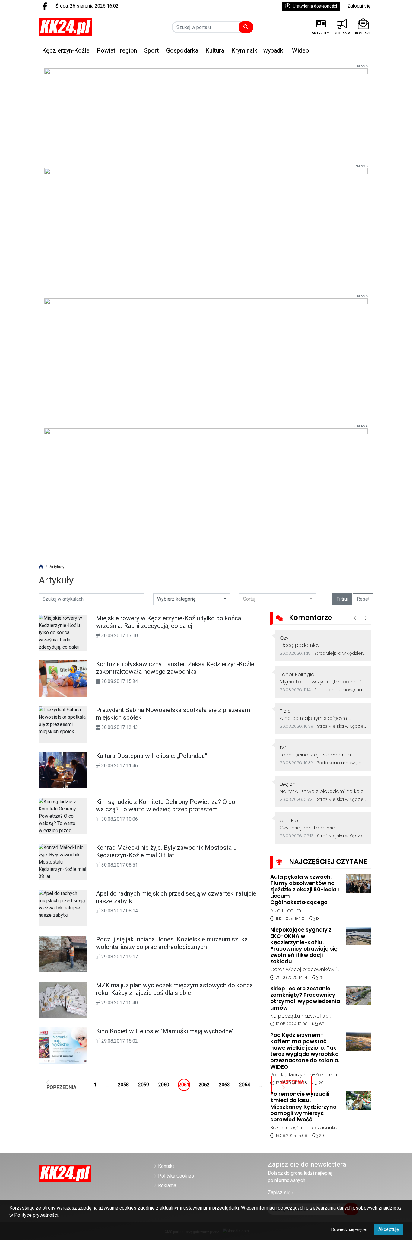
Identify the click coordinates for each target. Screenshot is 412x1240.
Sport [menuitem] (151, 50)
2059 (143, 1085)
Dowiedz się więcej (349, 1229)
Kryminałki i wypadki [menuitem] (258, 50)
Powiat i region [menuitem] (117, 50)
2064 (244, 1085)
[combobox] (277, 599)
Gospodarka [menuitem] (182, 50)
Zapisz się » (281, 1192)
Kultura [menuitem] (214, 50)
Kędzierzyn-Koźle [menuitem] (66, 50)
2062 (204, 1085)
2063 (224, 1085)
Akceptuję (388, 1229)
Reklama (167, 1185)
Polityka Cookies (176, 1176)
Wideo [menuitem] (300, 50)
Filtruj (342, 599)
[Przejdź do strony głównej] (77, 27)
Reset (363, 599)
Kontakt (166, 1166)
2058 (123, 1085)
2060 (163, 1085)
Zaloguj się (358, 6)
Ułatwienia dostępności (315, 6)
